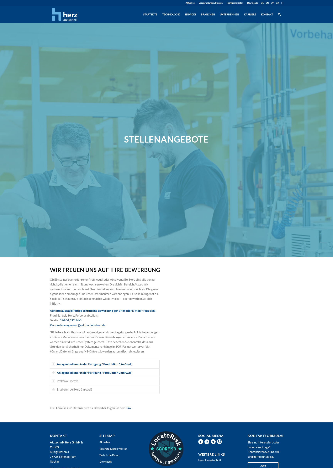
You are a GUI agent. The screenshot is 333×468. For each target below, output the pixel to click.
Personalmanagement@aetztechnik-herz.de (77, 325)
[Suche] (279, 14)
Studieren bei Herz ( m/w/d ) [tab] (74, 389)
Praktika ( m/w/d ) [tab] (68, 381)
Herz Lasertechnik (210, 460)
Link (128, 408)
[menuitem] (190, 3)
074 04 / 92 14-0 (71, 320)
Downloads (252, 3)
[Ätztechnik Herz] (65, 14)
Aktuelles (190, 3)
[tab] (105, 364)
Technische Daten (235, 3)
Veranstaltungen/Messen (211, 3)
